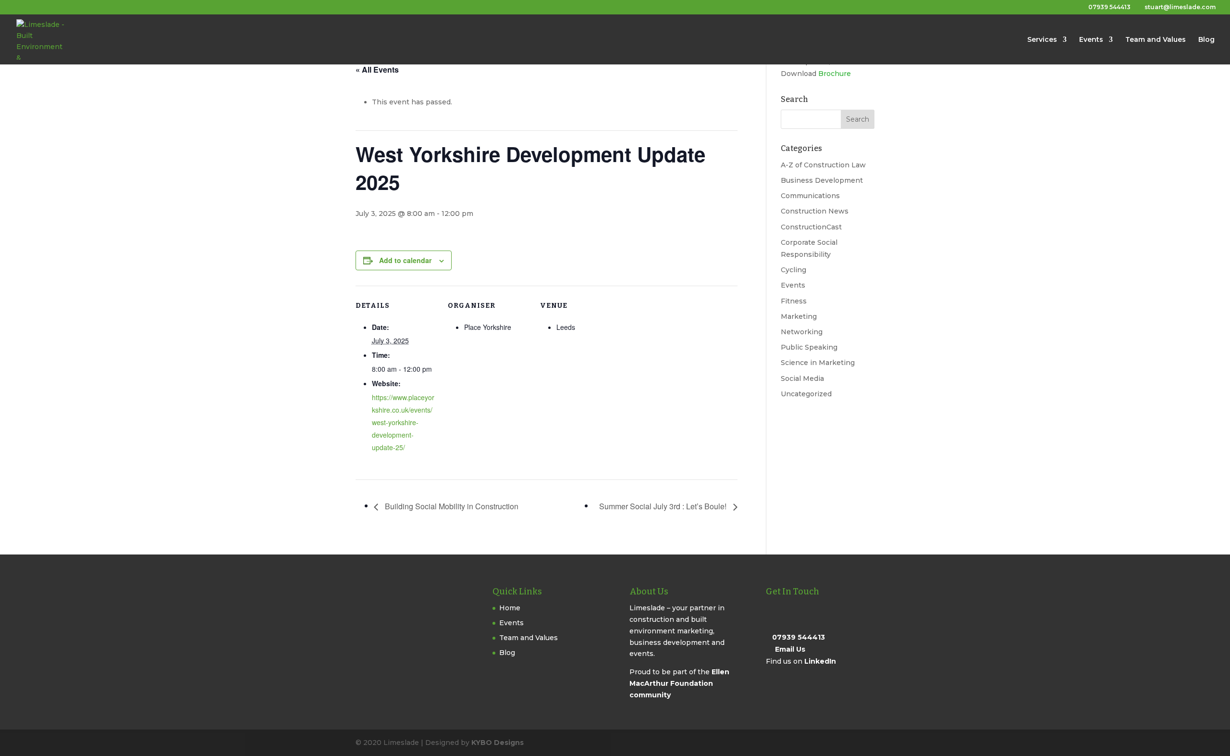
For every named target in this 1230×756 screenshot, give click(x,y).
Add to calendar (405, 260)
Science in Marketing (818, 362)
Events (1091, 40)
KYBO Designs (497, 742)
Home (509, 608)
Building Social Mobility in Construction (450, 506)
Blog (1206, 40)
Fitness (794, 301)
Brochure (834, 73)
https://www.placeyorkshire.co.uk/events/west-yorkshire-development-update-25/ (403, 422)
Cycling (793, 269)
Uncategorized (806, 394)
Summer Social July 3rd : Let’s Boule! (663, 506)
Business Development (822, 180)
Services (1042, 40)
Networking (802, 332)
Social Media (802, 378)
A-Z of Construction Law (823, 165)
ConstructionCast (811, 227)
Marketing (799, 316)
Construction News (815, 211)
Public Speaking (809, 347)
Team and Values (1155, 40)
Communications (810, 195)
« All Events (377, 69)
